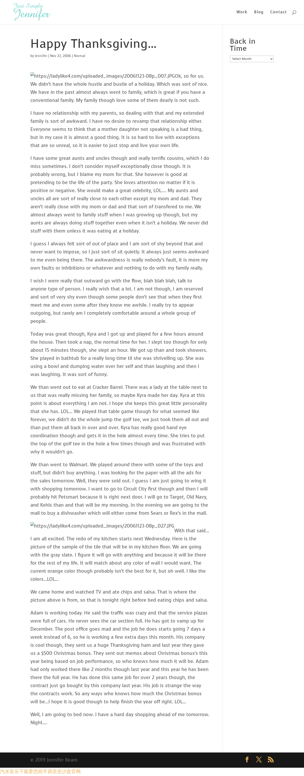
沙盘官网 (71, 771)
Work (242, 12)
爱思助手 (38, 771)
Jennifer (41, 56)
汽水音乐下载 (14, 771)
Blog (259, 12)
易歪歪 (55, 771)
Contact (278, 12)
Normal (79, 56)
